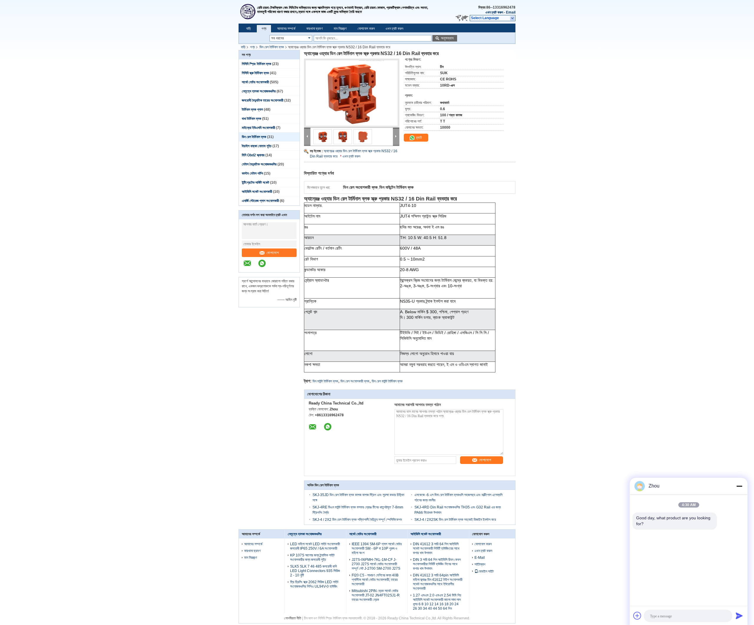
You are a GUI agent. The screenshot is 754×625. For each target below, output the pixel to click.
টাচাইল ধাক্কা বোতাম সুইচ (257, 146)
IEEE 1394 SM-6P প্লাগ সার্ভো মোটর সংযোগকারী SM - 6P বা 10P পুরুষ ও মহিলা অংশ (377, 548)
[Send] (739, 615)
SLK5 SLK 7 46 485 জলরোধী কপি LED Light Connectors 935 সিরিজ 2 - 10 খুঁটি (315, 570)
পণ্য (264, 28)
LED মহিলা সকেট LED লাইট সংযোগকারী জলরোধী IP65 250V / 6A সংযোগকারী (315, 546)
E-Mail (479, 558)
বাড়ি (248, 28)
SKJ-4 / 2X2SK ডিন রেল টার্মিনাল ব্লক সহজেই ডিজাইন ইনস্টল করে (455, 520)
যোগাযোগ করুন (366, 28)
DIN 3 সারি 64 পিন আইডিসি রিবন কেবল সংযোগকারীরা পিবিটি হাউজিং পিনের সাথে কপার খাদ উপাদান (437, 564)
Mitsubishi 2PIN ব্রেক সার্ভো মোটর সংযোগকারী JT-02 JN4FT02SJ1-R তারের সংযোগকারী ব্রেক (376, 595)
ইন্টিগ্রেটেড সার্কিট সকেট (255, 182)
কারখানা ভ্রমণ (314, 28)
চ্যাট (418, 137)
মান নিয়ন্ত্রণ (340, 28)
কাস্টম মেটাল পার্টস (252, 173)
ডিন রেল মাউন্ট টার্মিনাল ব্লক (387, 381)
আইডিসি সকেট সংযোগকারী (257, 192)
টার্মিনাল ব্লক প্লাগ (252, 109)
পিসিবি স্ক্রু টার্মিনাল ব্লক (255, 73)
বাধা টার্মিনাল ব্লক (251, 119)
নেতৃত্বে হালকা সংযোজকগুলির (259, 91)
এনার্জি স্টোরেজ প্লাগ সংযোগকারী (260, 201)
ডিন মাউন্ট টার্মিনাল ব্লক (325, 381)
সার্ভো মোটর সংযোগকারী (255, 82)
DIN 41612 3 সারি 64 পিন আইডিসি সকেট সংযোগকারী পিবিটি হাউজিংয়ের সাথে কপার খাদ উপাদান (436, 548)
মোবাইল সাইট (486, 571)
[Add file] (637, 615)
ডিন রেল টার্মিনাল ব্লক (271, 47)
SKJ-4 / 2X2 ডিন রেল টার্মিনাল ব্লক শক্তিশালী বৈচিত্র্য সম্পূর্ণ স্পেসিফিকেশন (357, 520)
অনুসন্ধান (447, 38)
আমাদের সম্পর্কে (286, 28)
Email (510, 12)
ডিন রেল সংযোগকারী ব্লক (354, 381)
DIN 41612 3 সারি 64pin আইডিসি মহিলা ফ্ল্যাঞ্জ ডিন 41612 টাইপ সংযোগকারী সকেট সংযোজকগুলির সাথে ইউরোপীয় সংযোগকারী (437, 582)
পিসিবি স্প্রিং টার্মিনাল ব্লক (256, 64)
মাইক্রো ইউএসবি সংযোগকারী (258, 128)
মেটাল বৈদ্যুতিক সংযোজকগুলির (259, 164)
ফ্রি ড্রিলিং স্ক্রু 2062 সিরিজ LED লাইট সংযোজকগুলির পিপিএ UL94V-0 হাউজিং (314, 584)
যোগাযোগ (273, 253)
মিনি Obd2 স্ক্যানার (253, 155)
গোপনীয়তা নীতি (292, 618)
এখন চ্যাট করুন (494, 12)
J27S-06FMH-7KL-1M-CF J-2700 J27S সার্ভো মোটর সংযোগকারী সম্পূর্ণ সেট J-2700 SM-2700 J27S (376, 564)
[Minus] (739, 486)
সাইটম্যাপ (479, 564)
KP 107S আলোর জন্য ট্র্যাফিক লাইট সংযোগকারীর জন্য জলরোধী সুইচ (312, 557)
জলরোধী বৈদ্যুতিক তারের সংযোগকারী (262, 100)
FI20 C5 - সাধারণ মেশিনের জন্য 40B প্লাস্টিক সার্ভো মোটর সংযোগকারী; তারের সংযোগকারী (375, 579)
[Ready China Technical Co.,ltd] (248, 12)
